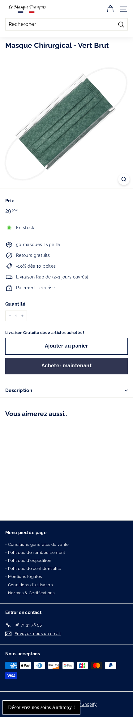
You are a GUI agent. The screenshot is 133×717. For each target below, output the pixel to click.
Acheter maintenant (66, 366)
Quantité (15, 304)
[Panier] (110, 9)
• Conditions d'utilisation (29, 585)
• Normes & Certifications (30, 593)
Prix (9, 201)
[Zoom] (124, 179)
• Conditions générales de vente (37, 544)
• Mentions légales (23, 576)
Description (18, 390)
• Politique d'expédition (28, 560)
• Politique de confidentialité (33, 568)
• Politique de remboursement (35, 552)
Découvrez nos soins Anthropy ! (41, 707)
